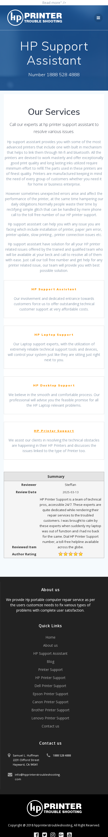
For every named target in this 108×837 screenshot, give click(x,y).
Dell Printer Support (50, 685)
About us (50, 645)
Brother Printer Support (50, 710)
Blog (50, 661)
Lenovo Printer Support (50, 718)
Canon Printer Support (50, 701)
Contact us (50, 726)
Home (50, 637)
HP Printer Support (54, 431)
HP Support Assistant (50, 653)
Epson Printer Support (50, 693)
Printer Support (50, 669)
